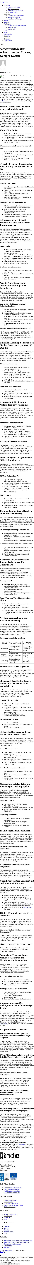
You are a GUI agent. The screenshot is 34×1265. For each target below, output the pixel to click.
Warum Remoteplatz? (10, 1200)
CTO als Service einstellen (12, 1192)
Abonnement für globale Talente (13, 1205)
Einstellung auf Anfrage (11, 1203)
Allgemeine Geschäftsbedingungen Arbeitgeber (18, 1240)
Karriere (6, 1228)
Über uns (6, 1226)
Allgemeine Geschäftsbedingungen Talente (16, 1242)
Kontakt (6, 1230)
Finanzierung (8, 1245)
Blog (5, 1219)
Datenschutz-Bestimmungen (12, 1244)
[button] (4, 1264)
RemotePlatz (4, 2)
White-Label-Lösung (10, 1207)
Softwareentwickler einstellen (12, 1187)
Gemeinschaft (8, 1216)
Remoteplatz (6, 101)
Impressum (7, 1247)
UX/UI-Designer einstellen (12, 1189)
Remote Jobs (7, 1217)
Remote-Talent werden (10, 1214)
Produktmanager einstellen (12, 1191)
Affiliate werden (9, 1231)
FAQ (5, 1233)
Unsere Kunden (8, 1202)
